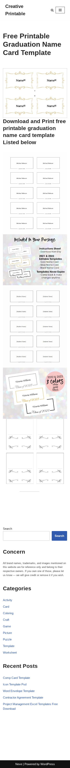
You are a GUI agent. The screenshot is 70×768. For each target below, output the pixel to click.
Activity (7, 600)
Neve (18, 764)
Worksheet (10, 652)
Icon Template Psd (14, 684)
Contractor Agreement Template (23, 697)
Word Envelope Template (19, 691)
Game (7, 626)
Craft (6, 619)
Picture (7, 632)
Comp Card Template (16, 677)
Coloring (8, 613)
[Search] (52, 10)
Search (7, 528)
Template (8, 646)
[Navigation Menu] (60, 10)
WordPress (47, 764)
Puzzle (7, 639)
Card (6, 606)
